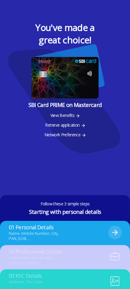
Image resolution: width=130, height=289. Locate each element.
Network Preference (62, 135)
